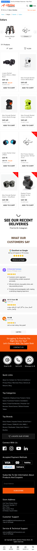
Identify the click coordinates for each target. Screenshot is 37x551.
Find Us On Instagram (18, 228)
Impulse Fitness (17, 421)
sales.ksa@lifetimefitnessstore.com (14, 520)
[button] (33, 6)
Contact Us (19, 347)
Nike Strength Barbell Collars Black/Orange (9, 116)
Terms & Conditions (23, 380)
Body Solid (20, 427)
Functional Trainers (13, 401)
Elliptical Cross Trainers (18, 398)
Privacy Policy (7, 383)
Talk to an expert (32, 10)
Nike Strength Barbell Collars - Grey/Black (9, 196)
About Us (5, 380)
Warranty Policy (17, 383)
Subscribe (18, 491)
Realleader (12, 427)
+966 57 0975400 (8, 522)
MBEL (25, 424)
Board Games (13, 406)
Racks (5, 403)
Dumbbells (24, 401)
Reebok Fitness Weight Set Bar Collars (26, 195)
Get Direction (5, 1)
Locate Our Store (20, 436)
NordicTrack (27, 421)
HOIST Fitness (7, 424)
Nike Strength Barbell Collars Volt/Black (27, 116)
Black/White (7, 184)
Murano (5, 427)
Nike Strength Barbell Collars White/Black (27, 78)
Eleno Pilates (7, 421)
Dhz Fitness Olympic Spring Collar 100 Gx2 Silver (27, 155)
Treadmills (6, 398)
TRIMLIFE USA (17, 424)
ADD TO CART (9, 88)
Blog (10, 385)
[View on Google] (4, 300)
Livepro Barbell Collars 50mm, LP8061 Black (9, 75)
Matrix (26, 427)
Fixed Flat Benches (14, 403)
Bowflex (5, 430)
